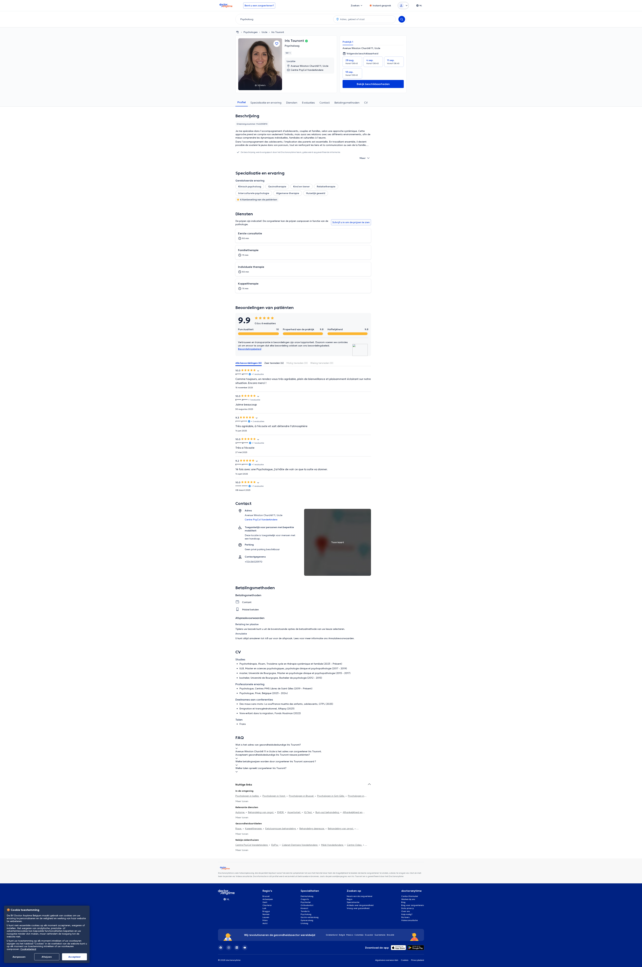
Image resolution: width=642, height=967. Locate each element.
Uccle (264, 32)
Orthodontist (307, 905)
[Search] (401, 19)
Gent (264, 902)
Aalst (265, 923)
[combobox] (284, 19)
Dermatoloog (307, 896)
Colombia (359, 935)
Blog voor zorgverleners (412, 905)
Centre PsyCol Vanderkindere (251, 844)
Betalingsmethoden (346, 102)
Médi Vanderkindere (332, 844)
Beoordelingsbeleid (249, 348)
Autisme (240, 812)
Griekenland (332, 935)
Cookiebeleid (28, 949)
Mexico (349, 935)
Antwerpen (267, 899)
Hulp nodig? (406, 914)
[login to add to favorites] (276, 43)
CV (366, 102)
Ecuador (369, 935)
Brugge (266, 911)
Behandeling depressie (312, 828)
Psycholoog (292, 45)
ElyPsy (275, 844)
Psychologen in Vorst (274, 795)
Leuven (265, 917)
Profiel (241, 102)
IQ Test (308, 812)
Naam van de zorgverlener (359, 896)
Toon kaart (337, 542)
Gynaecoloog (307, 920)
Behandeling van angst (261, 812)
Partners (405, 917)
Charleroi (267, 905)
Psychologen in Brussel (301, 795)
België (342, 935)
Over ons (405, 911)
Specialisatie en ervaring (265, 102)
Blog (403, 902)
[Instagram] (228, 947)
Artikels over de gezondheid (360, 905)
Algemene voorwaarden (386, 960)
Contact (324, 102)
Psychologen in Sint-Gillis (331, 795)
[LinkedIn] (236, 947)
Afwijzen (47, 956)
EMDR (280, 812)
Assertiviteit (294, 812)
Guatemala (380, 935)
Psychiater (306, 902)
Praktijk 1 (348, 41)
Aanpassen (19, 956)
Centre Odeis (354, 844)
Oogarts (305, 899)
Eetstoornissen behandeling (280, 828)
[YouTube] (244, 947)
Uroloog (304, 923)
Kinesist (304, 908)
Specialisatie (353, 902)
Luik (264, 908)
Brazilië (390, 935)
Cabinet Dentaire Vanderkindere (300, 844)
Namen (266, 914)
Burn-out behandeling (327, 812)
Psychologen (250, 32)
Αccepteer (74, 956)
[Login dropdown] (403, 5)
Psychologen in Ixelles (247, 795)
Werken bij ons (408, 899)
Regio (349, 899)
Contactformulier (409, 896)
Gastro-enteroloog (310, 917)
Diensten (291, 102)
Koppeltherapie (253, 828)
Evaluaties (308, 102)
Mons (265, 920)
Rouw (238, 828)
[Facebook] (220, 947)
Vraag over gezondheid (358, 908)
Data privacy (407, 908)
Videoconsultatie (409, 920)
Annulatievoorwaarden (341, 638)
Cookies (404, 960)
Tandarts (305, 911)
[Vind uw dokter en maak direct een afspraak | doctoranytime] (237, 32)
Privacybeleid (417, 960)
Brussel (266, 896)
